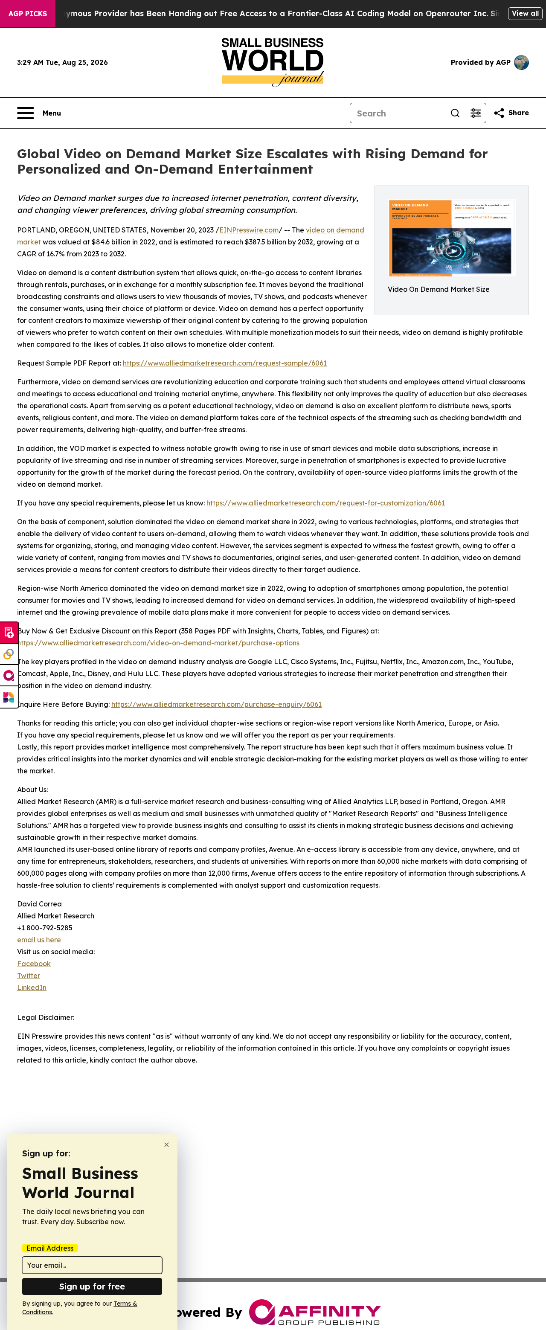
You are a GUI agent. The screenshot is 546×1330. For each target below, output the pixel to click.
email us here (39, 939)
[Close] (167, 1145)
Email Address (49, 1248)
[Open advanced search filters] (475, 113)
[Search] (455, 113)
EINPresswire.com (249, 230)
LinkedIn (31, 987)
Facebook (34, 963)
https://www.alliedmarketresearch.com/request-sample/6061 (225, 363)
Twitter (28, 975)
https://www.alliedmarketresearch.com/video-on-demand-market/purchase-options (158, 643)
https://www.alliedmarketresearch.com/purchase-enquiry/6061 (216, 704)
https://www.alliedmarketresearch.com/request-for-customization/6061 (325, 503)
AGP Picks (28, 13)
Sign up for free (92, 1286)
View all (525, 13)
